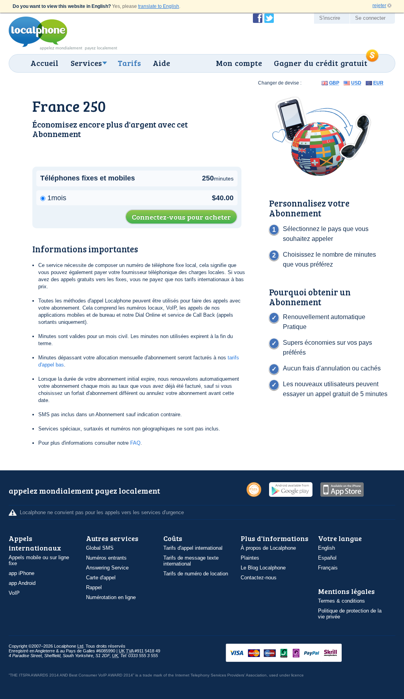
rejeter (379, 5)
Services (86, 63)
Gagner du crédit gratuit (320, 63)
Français (328, 568)
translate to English (158, 6)
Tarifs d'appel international (193, 548)
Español (327, 558)
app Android (22, 583)
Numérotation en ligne (111, 597)
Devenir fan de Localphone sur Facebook (257, 18)
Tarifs (129, 63)
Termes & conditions (341, 601)
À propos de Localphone (268, 548)
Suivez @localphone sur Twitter (269, 18)
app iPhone (21, 573)
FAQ (135, 443)
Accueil (44, 63)
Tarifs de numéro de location (195, 574)
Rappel (94, 587)
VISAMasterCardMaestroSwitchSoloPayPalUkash (295, 653)
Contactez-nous (259, 578)
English (326, 548)
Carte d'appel (101, 578)
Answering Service (107, 568)
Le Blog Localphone (263, 568)
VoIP (14, 593)
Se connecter (370, 18)
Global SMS (100, 548)
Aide (161, 63)
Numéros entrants (106, 558)
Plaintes (250, 558)
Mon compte (239, 63)
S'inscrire (329, 18)
